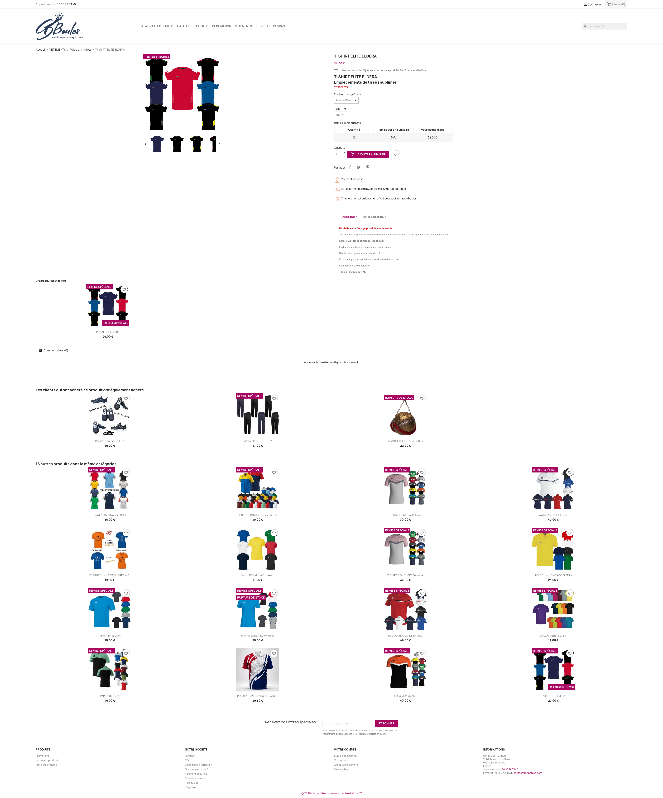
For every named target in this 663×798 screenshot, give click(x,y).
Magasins (190, 787)
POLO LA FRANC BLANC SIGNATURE (257, 695)
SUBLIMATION (221, 26)
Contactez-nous (195, 778)
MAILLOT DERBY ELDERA (553, 635)
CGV (187, 760)
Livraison (190, 755)
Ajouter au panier (368, 154)
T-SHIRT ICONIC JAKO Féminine (405, 575)
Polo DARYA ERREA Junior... (553, 515)
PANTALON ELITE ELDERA (257, 441)
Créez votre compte (346, 764)
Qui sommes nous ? (196, 769)
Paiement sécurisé (196, 773)
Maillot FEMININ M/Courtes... (257, 575)
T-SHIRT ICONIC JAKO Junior (405, 515)
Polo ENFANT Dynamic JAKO (110, 515)
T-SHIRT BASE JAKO (109, 635)
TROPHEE (262, 26)
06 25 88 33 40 (66, 4)
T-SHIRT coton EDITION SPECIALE (109, 575)
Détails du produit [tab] (374, 217)
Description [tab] (349, 217)
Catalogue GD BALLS (192, 26)
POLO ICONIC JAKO (405, 695)
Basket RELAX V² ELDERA (109, 441)
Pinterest (367, 167)
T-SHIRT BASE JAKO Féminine (258, 635)
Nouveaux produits (47, 760)
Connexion (340, 760)
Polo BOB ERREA (109, 695)
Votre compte (345, 749)
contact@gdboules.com (527, 773)
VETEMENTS (243, 26)
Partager (350, 167)
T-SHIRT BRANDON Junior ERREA (258, 515)
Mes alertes (341, 769)
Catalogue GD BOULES (156, 26)
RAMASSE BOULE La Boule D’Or (405, 441)
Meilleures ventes (46, 764)
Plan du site (192, 782)
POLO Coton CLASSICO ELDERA (553, 575)
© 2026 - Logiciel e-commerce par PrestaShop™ (331, 793)
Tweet (358, 167)
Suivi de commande (345, 755)
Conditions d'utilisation (198, 764)
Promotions (43, 755)
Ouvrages (281, 26)
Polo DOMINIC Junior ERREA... (405, 635)
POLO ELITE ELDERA (107, 331)
